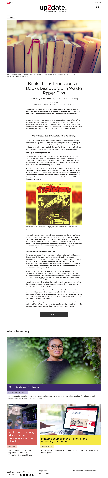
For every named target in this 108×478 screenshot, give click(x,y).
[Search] (98, 7)
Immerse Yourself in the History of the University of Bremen (64, 440)
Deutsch (98, 2)
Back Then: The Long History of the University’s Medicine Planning (21, 437)
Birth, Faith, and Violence (23, 387)
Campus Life (54, 102)
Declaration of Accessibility (85, 471)
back (11, 17)
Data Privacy (44, 473)
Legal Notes (43, 471)
